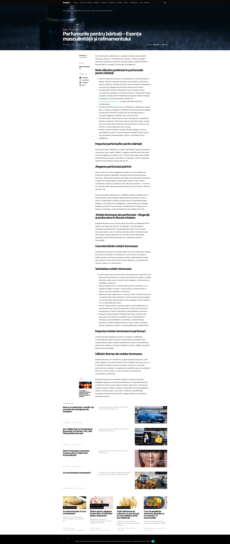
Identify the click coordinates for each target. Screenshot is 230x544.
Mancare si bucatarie (70, 507)
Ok (153, 541)
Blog (65, 29)
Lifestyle (104, 2)
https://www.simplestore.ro (109, 101)
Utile (140, 2)
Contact (147, 2)
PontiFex (66, 3)
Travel (126, 2)
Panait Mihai (66, 422)
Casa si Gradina (95, 505)
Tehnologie (133, 2)
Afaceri (75, 2)
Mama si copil (153, 429)
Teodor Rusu (66, 444)
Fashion (89, 2)
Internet (97, 2)
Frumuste (74, 29)
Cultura (82, 2)
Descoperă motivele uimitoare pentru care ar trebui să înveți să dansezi (85, 393)
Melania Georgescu (84, 66)
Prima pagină (67, 10)
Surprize (119, 2)
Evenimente (104, 505)
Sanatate (112, 2)
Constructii (163, 473)
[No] (228, 541)
